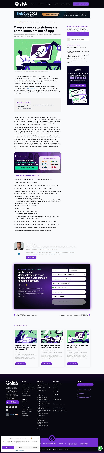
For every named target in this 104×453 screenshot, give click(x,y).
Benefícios (40, 4)
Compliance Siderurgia (42, 405)
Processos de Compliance (27, 389)
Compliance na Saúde (42, 397)
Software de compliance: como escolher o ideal (77, 346)
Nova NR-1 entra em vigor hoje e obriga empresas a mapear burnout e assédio (25, 347)
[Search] (68, 39)
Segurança (55, 387)
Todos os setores (41, 428)
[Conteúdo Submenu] (59, 4)
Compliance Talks (26, 415)
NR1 (54, 397)
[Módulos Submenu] (36, 4)
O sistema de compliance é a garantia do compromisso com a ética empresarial (36, 105)
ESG (54, 403)
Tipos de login (56, 391)
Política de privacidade (19, 450)
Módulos (33, 4)
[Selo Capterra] (12, 414)
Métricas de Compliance (58, 409)
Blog (22, 405)
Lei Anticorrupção (57, 399)
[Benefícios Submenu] (44, 4)
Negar (20, 447)
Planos (62, 4)
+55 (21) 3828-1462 (73, 444)
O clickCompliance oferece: (25, 108)
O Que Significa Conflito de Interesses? (76, 58)
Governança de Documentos (28, 385)
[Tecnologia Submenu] (52, 4)
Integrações (56, 385)
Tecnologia (48, 4)
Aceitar (8, 447)
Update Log (56, 389)
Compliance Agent (26, 391)
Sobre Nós (24, 402)
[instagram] (10, 407)
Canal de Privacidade (26, 395)
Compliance (30, 88)
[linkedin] (19, 254)
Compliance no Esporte (42, 399)
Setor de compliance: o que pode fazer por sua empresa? (51, 346)
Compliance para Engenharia (43, 401)
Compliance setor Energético (43, 403)
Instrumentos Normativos (59, 405)
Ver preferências (33, 447)
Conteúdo (56, 4)
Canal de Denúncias (26, 383)
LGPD (54, 401)
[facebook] (7, 407)
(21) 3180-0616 (83, 444)
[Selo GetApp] (8, 414)
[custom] (7, 410)
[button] (38, 438)
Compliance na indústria (42, 413)
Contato (68, 4)
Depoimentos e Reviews (27, 411)
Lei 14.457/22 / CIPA (58, 407)
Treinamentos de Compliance (28, 387)
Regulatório (24, 393)
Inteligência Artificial (57, 383)
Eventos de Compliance (27, 409)
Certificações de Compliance (59, 410)
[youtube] (16, 407)
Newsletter (24, 413)
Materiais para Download (27, 407)
